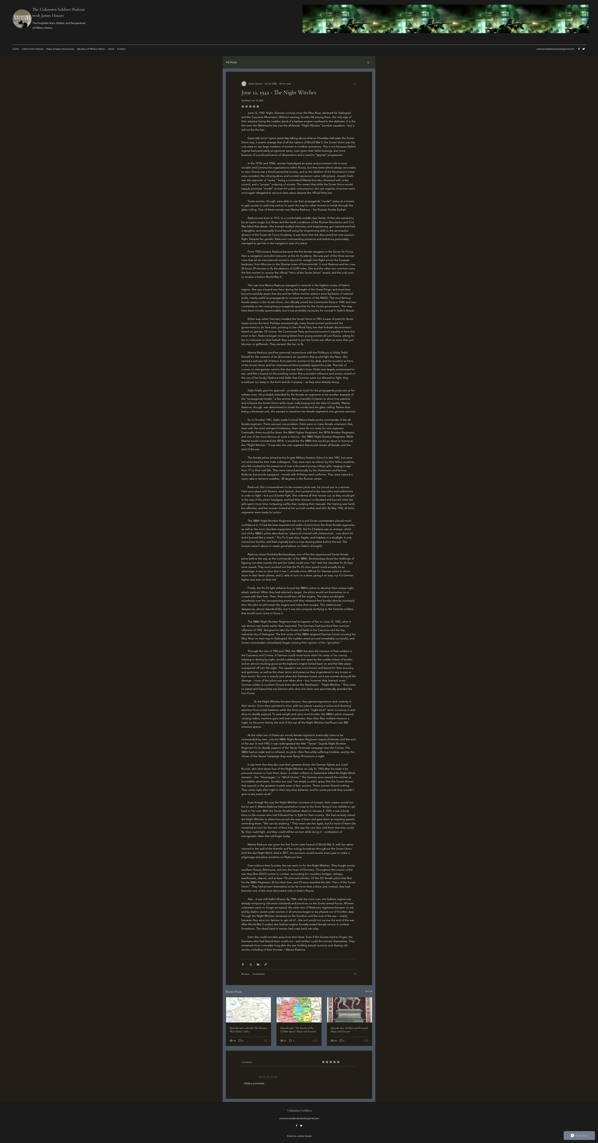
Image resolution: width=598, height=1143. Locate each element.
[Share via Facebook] (242, 964)
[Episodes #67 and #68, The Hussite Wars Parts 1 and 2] (248, 1009)
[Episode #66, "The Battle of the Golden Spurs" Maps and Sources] (299, 1009)
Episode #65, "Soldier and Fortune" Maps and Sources (349, 1029)
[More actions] (355, 83)
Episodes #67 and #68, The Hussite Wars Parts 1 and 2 (248, 1029)
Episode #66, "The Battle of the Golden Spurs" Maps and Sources (298, 1029)
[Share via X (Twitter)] (250, 964)
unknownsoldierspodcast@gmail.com (555, 49)
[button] (368, 62)
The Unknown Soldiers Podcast (58, 9)
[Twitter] (583, 48)
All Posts (231, 62)
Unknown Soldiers (299, 1110)
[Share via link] (265, 964)
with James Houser (48, 15)
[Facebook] (579, 48)
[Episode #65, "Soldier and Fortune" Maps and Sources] (349, 1009)
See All (368, 991)
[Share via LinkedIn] (258, 964)
